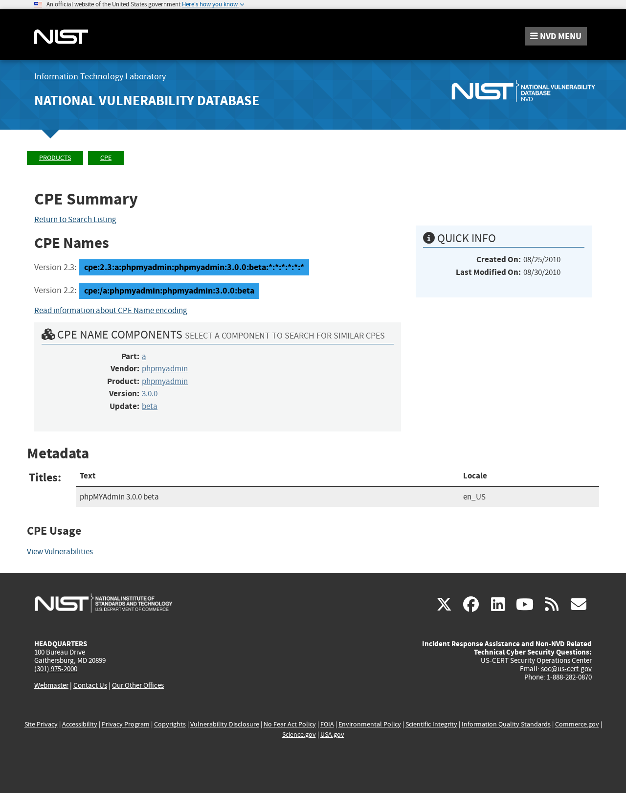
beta (149, 406)
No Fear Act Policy (290, 724)
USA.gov (332, 734)
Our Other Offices (138, 685)
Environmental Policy (369, 724)
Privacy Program (126, 724)
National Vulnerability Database (146, 100)
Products (55, 157)
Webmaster (51, 685)
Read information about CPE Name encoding (110, 310)
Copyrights (170, 724)
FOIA (327, 724)
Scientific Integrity (431, 724)
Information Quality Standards (506, 724)
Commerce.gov (577, 724)
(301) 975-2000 (55, 669)
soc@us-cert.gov (566, 669)
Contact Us (90, 685)
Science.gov (299, 734)
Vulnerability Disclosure (224, 724)
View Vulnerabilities (60, 551)
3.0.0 (149, 393)
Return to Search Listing (75, 219)
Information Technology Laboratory (100, 76)
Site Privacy (41, 724)
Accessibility (79, 724)
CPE (106, 157)
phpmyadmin (165, 368)
